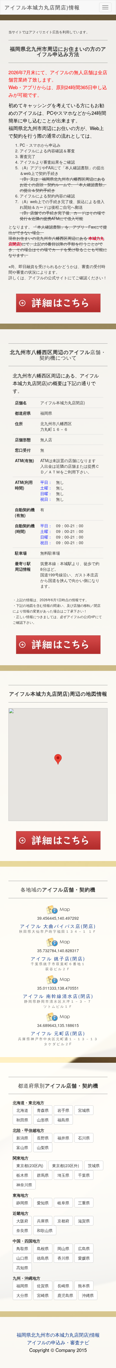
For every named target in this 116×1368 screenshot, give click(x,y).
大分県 (22, 1295)
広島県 (84, 1248)
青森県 (43, 1110)
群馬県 (43, 1175)
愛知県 (43, 1202)
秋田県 (22, 1120)
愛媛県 (84, 1258)
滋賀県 (84, 1221)
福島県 (63, 1120)
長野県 (43, 1138)
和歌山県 (45, 1230)
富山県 (22, 1147)
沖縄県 (88, 1295)
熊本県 (84, 1285)
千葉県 (84, 1175)
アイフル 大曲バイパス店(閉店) (58, 926)
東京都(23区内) (29, 1165)
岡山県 (63, 1248)
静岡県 (22, 1202)
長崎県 (63, 1285)
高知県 (22, 1267)
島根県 (43, 1248)
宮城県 (84, 1110)
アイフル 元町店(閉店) (58, 1033)
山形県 (43, 1120)
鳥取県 (22, 1248)
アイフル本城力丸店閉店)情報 (42, 6)
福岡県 (22, 1285)
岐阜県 (63, 1202)
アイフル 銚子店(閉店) (58, 958)
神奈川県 (24, 1184)
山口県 (22, 1258)
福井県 (63, 1138)
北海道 (22, 1110)
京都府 (63, 1221)
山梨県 (43, 1147)
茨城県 (94, 1165)
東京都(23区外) (65, 1165)
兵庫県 (43, 1221)
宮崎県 (43, 1295)
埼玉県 (63, 1175)
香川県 (63, 1258)
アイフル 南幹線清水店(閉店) (58, 996)
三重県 (84, 1202)
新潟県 (22, 1138)
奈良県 (22, 1230)
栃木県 (22, 1175)
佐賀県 (43, 1285)
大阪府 (22, 1221)
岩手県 (63, 1110)
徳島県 (43, 1258)
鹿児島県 (65, 1295)
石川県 (84, 1138)
